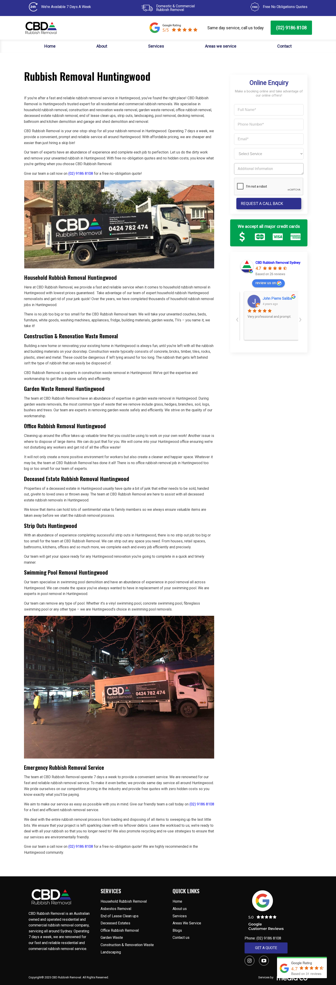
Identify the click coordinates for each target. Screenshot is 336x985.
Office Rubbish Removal (120, 930)
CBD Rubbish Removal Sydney (278, 263)
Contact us (181, 937)
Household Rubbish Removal (124, 901)
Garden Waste (112, 937)
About (101, 46)
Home (50, 46)
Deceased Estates (116, 923)
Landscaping (111, 952)
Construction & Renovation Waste (127, 945)
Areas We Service (187, 923)
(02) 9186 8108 (291, 27)
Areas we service (220, 46)
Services (156, 46)
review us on (266, 283)
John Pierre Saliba (274, 298)
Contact (284, 46)
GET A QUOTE (266, 948)
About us (180, 909)
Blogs (177, 930)
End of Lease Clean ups (120, 916)
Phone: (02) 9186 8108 (263, 938)
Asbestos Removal (116, 909)
